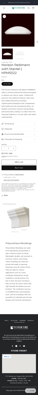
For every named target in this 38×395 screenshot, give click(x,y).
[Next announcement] (34, 2)
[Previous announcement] (4, 2)
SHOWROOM (23, 320)
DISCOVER (30, 320)
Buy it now (19, 168)
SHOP (6, 320)
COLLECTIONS (14, 320)
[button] (4, 8)
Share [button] (6, 195)
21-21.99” (7, 84)
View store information (11, 180)
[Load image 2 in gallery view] (19, 54)
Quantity (4, 144)
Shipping (4, 156)
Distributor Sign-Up (19, 322)
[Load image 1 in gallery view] (7, 54)
